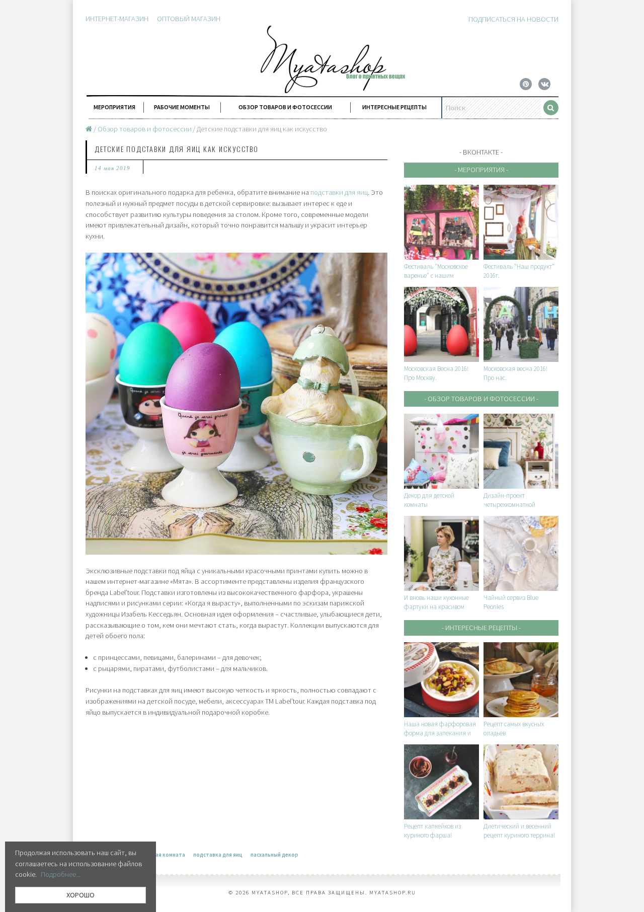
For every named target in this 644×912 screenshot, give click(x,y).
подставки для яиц (339, 192)
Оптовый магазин (188, 18)
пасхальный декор (274, 854)
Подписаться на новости (513, 19)
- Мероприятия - (481, 169)
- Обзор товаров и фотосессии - (481, 398)
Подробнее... (60, 874)
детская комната (162, 854)
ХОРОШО (80, 894)
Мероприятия (114, 107)
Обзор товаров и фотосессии (285, 107)
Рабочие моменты (182, 107)
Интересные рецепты (394, 107)
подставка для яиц (218, 854)
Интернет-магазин (117, 18)
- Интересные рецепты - (481, 627)
